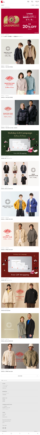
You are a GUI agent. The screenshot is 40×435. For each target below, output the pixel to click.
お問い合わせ (4, 388)
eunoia (3, 422)
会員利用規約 (4, 394)
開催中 (33, 5)
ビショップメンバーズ (5, 393)
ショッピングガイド (5, 385)
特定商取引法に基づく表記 (6, 407)
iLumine (3, 415)
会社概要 (3, 399)
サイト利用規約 (4, 406)
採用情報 (3, 401)
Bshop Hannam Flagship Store (6, 419)
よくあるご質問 (4, 386)
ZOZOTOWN (4, 414)
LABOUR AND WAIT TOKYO (6, 421)
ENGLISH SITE (4, 431)
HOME (2, 380)
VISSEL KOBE (4, 425)
